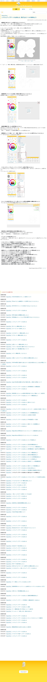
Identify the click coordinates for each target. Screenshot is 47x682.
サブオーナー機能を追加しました (19, 335)
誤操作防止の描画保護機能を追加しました (21, 502)
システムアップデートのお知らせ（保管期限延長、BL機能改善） (26, 386)
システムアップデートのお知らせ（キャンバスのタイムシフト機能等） (27, 618)
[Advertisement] (23, 279)
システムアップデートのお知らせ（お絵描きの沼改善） (24, 414)
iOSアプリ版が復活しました (18, 563)
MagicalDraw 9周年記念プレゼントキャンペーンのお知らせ (25, 435)
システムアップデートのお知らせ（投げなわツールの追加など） (19, 17)
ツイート (44, 268)
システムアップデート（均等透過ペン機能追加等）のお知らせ (25, 600)
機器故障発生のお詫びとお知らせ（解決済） (22, 627)
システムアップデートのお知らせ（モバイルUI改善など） (25, 459)
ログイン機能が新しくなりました (19, 353)
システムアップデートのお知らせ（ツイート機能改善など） (25, 395)
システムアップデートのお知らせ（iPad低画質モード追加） (25, 419)
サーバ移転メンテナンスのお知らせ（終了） (22, 581)
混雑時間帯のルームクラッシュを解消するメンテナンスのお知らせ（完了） (28, 586)
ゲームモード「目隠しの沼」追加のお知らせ (22, 611)
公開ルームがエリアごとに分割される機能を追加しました (25, 357)
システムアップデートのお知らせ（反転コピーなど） (24, 402)
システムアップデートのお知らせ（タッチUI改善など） (24, 439)
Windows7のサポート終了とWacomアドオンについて (24, 527)
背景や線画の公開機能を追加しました (20, 315)
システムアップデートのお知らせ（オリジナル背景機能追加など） (26, 456)
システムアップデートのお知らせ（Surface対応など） (24, 468)
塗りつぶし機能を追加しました (19, 326)
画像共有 (28, 0)
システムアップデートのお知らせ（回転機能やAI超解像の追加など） (27, 470)
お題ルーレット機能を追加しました (20, 344)
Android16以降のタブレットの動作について (21, 296)
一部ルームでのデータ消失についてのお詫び (22, 494)
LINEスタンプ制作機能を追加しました (20, 591)
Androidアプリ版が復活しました (19, 545)
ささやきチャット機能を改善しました (20, 333)
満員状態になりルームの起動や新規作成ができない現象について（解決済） (28, 393)
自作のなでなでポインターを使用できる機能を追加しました (25, 566)
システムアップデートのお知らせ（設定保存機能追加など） (25, 444)
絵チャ (8, 0)
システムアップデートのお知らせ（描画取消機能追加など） (25, 595)
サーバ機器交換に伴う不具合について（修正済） (23, 609)
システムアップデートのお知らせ (19, 310)
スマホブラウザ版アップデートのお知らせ (21, 633)
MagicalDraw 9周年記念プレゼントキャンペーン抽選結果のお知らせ (27, 430)
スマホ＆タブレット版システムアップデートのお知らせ (24, 568)
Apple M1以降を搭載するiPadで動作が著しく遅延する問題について (27, 382)
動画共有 (33, 0)
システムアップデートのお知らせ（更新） (21, 606)
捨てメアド (2, 0)
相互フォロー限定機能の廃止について (20, 348)
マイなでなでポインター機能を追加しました (22, 480)
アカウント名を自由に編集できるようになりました (23, 346)
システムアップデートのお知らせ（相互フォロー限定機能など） (26, 465)
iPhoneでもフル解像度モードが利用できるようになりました (25, 301)
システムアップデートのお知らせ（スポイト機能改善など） (25, 452)
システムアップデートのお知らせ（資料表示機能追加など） (25, 454)
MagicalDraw (4, 15)
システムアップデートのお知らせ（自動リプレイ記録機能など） (26, 424)
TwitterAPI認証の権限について (18, 511)
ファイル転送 (18, 0)
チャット (23, 0)
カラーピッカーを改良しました (19, 328)
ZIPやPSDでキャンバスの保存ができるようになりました (24, 305)
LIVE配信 (12, 0)
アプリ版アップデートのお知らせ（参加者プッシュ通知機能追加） (26, 461)
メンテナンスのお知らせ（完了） (19, 485)
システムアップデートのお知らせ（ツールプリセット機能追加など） (27, 446)
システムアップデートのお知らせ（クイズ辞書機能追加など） (25, 412)
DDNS (38, 0)
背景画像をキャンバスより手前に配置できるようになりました (25, 317)
